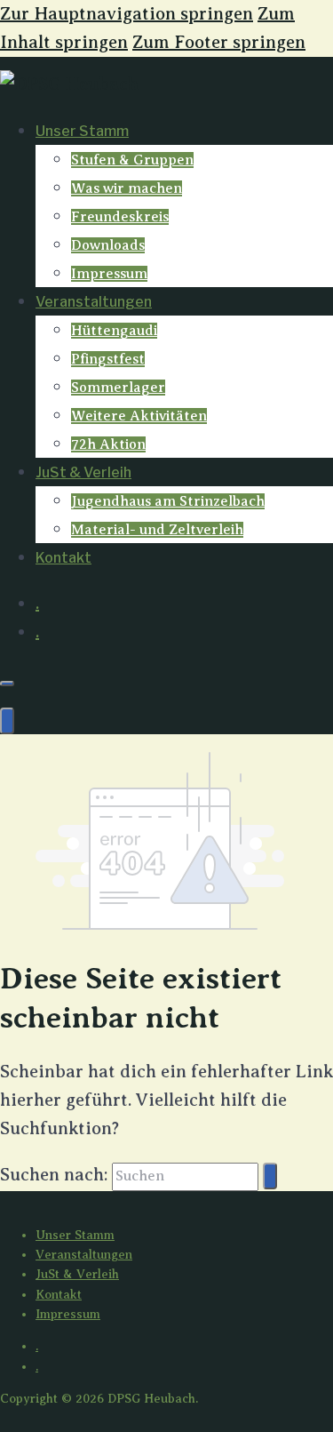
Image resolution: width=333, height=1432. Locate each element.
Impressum (109, 274)
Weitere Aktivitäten (139, 416)
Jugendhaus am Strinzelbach (168, 501)
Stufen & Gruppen (132, 160)
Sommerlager (118, 388)
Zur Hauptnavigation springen (126, 14)
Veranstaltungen (94, 301)
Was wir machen (126, 188)
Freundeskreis (120, 217)
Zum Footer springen (218, 42)
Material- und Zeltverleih (157, 530)
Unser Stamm (82, 131)
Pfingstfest (108, 359)
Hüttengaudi (114, 331)
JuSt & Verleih (83, 472)
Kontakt (63, 557)
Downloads (108, 245)
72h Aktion (108, 444)
